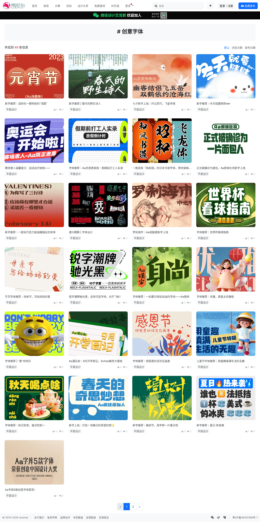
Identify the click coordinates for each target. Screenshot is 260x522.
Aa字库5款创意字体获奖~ (20, 489)
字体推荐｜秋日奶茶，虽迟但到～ (25, 425)
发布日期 (250, 47)
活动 (69, 5)
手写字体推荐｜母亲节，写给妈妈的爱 (27, 296)
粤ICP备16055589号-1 (245, 517)
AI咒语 (115, 5)
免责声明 (52, 517)
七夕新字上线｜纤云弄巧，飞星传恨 (154, 103)
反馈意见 (104, 517)
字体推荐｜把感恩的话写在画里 (151, 361)
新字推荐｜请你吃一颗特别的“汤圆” (26, 103)
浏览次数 (237, 47)
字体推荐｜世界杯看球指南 (213, 232)
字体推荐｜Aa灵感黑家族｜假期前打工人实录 (96, 168)
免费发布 (249, 5)
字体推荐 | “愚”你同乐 (18, 361)
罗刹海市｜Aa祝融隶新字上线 (150, 232)
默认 (227, 47)
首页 (34, 5)
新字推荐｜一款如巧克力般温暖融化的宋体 (30, 232)
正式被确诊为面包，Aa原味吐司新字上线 (221, 168)
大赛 (57, 5)
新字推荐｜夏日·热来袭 (210, 425)
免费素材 (99, 5)
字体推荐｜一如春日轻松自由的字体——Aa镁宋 (161, 296)
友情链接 (91, 517)
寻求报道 (78, 517)
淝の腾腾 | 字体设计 (81, 232)
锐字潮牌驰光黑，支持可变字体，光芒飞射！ (95, 296)
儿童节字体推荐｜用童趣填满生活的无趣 (221, 361)
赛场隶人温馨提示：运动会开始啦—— (27, 168)
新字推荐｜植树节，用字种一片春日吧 (155, 425)
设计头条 (83, 5)
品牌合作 (65, 517)
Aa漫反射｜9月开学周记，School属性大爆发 (95, 361)
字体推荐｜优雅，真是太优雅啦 (215, 296)
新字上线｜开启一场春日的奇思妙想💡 (92, 425)
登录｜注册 (226, 5)
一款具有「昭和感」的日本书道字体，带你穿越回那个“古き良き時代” (161, 168)
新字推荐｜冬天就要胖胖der (213, 103)
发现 (46, 5)
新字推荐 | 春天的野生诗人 (85, 103)
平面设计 (11, 109)
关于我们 (39, 517)
